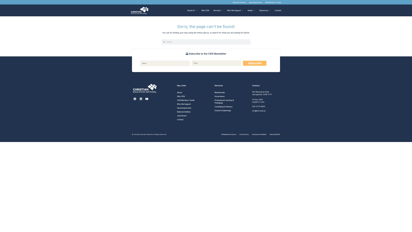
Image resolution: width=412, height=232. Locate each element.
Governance (220, 96)
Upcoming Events (255, 2)
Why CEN (205, 10)
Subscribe (254, 63)
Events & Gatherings (223, 110)
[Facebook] (135, 99)
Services (216, 10)
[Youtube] (147, 99)
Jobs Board (181, 116)
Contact (278, 10)
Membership (220, 92)
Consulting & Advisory (224, 107)
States (250, 10)
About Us (191, 10)
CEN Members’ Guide (273, 2)
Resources (263, 10)
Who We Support (234, 10)
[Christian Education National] (140, 10)
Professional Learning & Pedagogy (224, 101)
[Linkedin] (141, 99)
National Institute (239, 2)
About (179, 92)
